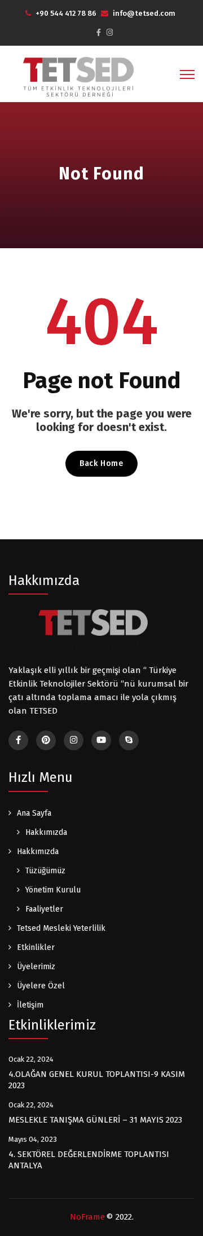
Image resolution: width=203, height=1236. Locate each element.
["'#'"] (18, 740)
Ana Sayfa (34, 813)
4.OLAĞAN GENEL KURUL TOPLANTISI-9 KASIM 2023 (96, 1079)
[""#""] (98, 32)
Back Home (101, 463)
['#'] (101, 740)
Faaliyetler (44, 909)
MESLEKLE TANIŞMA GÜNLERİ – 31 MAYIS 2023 (95, 1120)
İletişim (30, 1005)
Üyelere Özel (41, 986)
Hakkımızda (46, 832)
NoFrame (87, 1217)
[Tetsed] (78, 76)
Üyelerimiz (36, 966)
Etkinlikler (36, 947)
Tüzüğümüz (45, 871)
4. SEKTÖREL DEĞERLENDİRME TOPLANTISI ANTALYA (88, 1160)
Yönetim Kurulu (53, 890)
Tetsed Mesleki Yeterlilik (61, 928)
